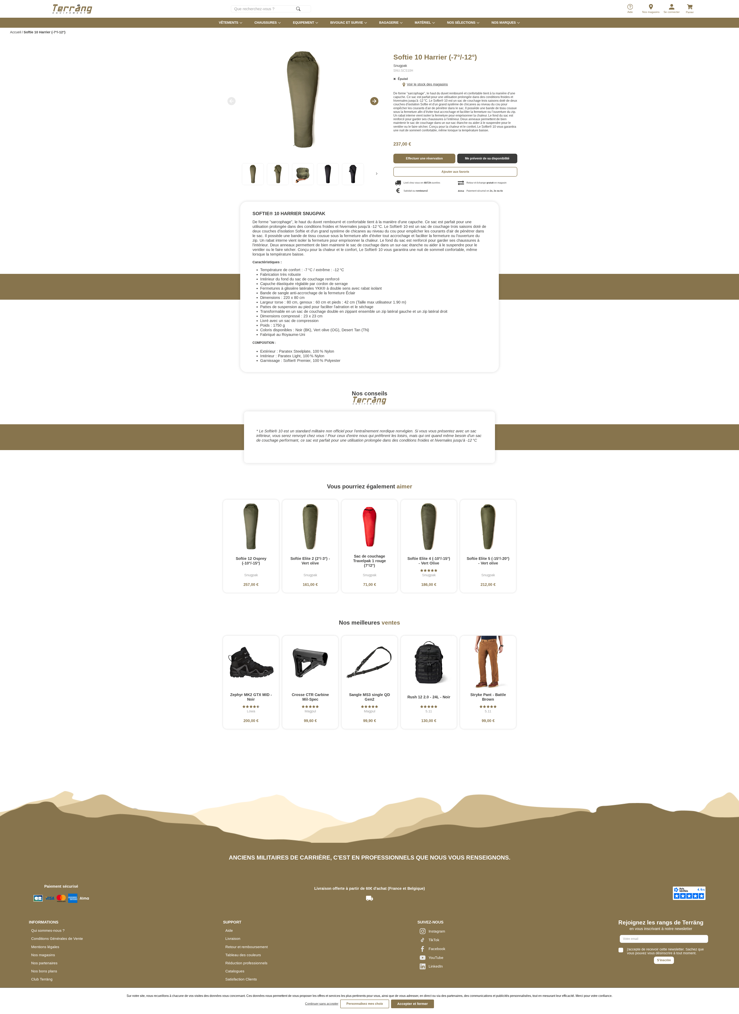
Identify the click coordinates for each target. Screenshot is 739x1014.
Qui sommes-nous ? (48, 930)
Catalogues (234, 971)
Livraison (232, 939)
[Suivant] (376, 174)
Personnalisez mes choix (364, 1003)
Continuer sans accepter (321, 1003)
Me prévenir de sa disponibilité (487, 158)
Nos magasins (43, 955)
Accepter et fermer (412, 1004)
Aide (229, 930)
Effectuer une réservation (424, 158)
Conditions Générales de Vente (57, 939)
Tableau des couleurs (243, 955)
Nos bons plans (44, 971)
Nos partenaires (44, 963)
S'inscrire (664, 960)
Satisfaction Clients (241, 979)
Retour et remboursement (246, 947)
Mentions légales (45, 947)
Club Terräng (42, 979)
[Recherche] (298, 9)
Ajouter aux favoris (455, 171)
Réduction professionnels (246, 963)
